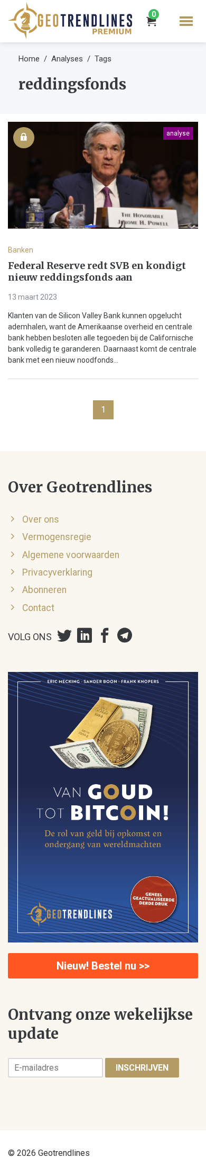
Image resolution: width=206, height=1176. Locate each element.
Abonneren (44, 590)
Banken (20, 250)
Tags (103, 59)
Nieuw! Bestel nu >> (103, 965)
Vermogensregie (56, 537)
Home (29, 59)
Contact (38, 608)
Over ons (40, 519)
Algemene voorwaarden (70, 555)
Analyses (67, 59)
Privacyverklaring (57, 572)
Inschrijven (142, 1068)
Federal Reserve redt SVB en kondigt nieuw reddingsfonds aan (97, 272)
